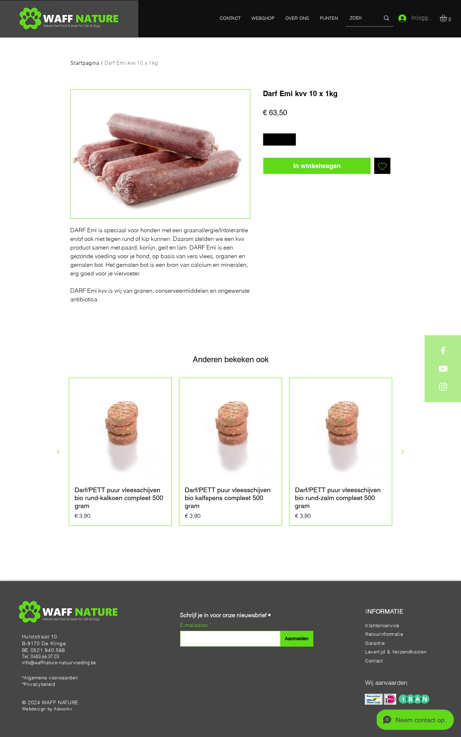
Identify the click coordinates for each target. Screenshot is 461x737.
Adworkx (63, 708)
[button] (447, 18)
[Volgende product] (402, 451)
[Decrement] (268, 140)
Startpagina (84, 63)
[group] (230, 451)
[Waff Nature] (443, 350)
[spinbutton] (280, 140)
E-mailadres (194, 625)
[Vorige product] (58, 451)
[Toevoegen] (382, 165)
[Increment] (291, 140)
